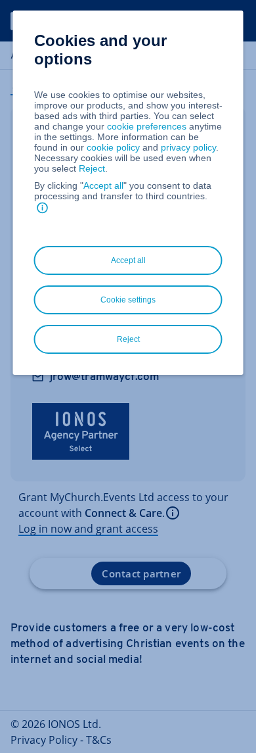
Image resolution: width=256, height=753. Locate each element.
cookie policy (113, 147)
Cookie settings (128, 299)
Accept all (103, 185)
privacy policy (188, 147)
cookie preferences (146, 126)
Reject (92, 168)
